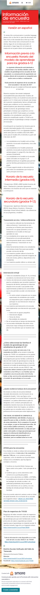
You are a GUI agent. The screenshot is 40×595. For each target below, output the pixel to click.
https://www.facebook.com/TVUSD (22, 561)
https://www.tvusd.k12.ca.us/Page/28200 (16, 527)
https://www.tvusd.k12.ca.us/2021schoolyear (20, 542)
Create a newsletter (10, 590)
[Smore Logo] (14, 2)
